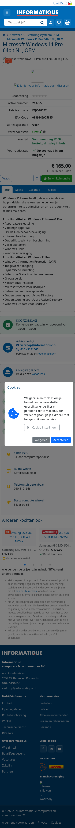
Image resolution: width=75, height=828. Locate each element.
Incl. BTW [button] (59, 3)
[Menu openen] (6, 12)
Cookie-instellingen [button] (44, 427)
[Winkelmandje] (67, 22)
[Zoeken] (42, 22)
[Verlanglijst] (58, 22)
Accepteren (60, 440)
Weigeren (41, 440)
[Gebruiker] (50, 22)
